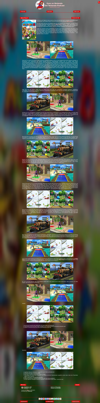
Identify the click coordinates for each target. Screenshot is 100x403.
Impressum (24, 401)
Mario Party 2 (69, 21)
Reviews (50, 11)
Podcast (23, 11)
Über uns (76, 11)
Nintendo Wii (75, 18)
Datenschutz (75, 401)
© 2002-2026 (49, 401)
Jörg (28, 390)
